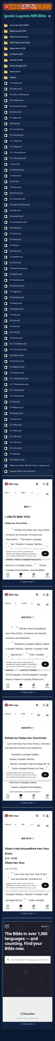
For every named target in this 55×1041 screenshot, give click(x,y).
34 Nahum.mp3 (16, 274)
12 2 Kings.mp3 (16, 147)
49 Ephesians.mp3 (17, 361)
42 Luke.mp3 (15, 321)
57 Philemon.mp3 (16, 408)
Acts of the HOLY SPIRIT (19, 25)
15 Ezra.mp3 (14, 164)
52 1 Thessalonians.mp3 (19, 379)
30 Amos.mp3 (15, 251)
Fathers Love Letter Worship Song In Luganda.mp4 (29, 465)
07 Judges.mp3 (15, 118)
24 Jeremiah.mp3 (16, 216)
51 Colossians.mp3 (17, 373)
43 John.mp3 (15, 326)
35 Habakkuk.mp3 (17, 280)
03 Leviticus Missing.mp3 (19, 95)
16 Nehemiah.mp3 (17, 170)
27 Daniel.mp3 (15, 234)
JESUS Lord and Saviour (19, 37)
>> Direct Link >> (27, 582)
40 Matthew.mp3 (16, 309)
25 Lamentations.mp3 (18, 222)
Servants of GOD (16, 60)
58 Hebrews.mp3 (16, 413)
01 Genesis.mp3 (16, 83)
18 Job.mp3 (14, 181)
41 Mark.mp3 (15, 315)
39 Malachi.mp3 (16, 303)
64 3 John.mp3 (15, 448)
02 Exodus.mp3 (16, 89)
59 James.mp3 (15, 419)
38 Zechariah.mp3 (17, 297)
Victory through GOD (18, 66)
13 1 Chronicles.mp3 (18, 153)
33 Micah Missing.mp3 (18, 268)
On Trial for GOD (16, 54)
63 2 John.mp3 (15, 442)
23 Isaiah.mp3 (15, 210)
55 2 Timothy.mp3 (17, 396)
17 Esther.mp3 (15, 176)
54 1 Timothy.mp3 (17, 390)
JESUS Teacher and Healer (20, 43)
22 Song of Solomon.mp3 (20, 205)
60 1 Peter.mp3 (16, 425)
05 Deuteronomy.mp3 (18, 106)
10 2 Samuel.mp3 (16, 135)
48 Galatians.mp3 (16, 355)
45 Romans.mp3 (16, 338)
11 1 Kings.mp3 (16, 141)
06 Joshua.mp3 (16, 112)
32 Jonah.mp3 (15, 263)
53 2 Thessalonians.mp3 (19, 384)
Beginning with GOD (18, 31)
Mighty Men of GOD (18, 48)
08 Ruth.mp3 (15, 124)
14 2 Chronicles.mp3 (18, 158)
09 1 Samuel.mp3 (16, 129)
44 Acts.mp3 (15, 332)
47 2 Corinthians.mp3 (18, 350)
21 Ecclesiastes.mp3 (17, 199)
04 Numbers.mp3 (16, 100)
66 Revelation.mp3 (17, 460)
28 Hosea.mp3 (15, 239)
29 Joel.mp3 (14, 245)
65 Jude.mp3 (15, 454)
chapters (13, 77)
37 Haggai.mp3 (15, 292)
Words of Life (15, 72)
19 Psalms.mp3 (15, 187)
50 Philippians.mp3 (17, 367)
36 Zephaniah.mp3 (17, 286)
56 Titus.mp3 (15, 402)
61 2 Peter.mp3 (16, 431)
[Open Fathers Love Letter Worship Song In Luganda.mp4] (6, 466)
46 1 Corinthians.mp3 (18, 344)
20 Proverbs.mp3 (16, 193)
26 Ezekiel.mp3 (15, 228)
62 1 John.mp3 (15, 436)
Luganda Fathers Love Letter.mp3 (22, 471)
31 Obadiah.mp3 (16, 257)
